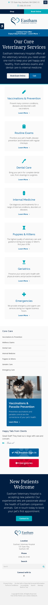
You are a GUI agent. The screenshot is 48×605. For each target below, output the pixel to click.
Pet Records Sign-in (25, 452)
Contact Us (24, 519)
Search (33, 585)
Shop (12, 11)
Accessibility (25, 585)
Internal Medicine (24, 199)
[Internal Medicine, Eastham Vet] (24, 193)
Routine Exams (24, 132)
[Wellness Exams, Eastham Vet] (24, 126)
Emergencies (24, 300)
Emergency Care (8, 370)
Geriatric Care (7, 364)
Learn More (23, 113)
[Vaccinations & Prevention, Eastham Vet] (24, 92)
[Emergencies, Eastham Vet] (24, 294)
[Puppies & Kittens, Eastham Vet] (24, 228)
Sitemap (40, 585)
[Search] (44, 566)
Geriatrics (24, 268)
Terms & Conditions (11, 585)
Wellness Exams (8, 342)
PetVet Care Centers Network (27, 596)
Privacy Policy (7, 583)
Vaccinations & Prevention (24, 98)
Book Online (36, 11)
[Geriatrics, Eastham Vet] (24, 262)
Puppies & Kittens (24, 234)
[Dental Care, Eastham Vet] (24, 161)
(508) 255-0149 (25, 6)
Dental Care (24, 167)
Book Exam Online (17, 76)
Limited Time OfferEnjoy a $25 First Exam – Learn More (23, 33)
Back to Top (24, 587)
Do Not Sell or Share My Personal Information (30, 583)
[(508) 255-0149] (35, 75)
